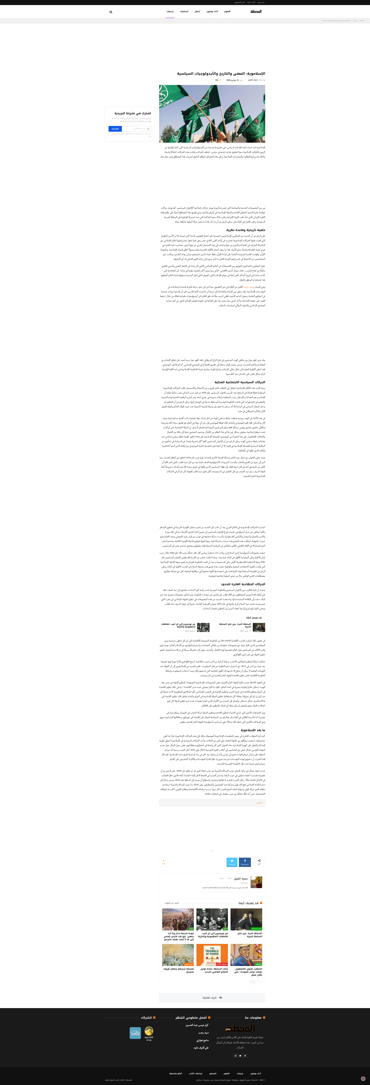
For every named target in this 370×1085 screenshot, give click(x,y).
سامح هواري (203, 1040)
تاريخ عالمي (189, 964)
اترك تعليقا (209, 997)
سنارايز (199, 1080)
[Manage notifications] (363, 1078)
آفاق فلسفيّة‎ (256, 928)
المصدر (259, 803)
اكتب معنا (251, 2)
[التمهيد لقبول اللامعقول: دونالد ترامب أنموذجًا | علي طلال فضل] (246, 955)
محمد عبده (249, 287)
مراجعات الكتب (222, 964)
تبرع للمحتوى (239, 2)
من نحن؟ (260, 2)
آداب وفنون (212, 11)
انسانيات (184, 11)
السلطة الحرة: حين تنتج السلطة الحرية (235, 625)
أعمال (197, 11)
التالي (253, 982)
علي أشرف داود (201, 1048)
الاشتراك (115, 128)
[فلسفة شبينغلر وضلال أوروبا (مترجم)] (178, 955)
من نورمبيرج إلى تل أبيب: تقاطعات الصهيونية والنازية (178, 625)
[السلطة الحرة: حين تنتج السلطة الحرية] (259, 627)
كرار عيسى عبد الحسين (197, 1025)
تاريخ (225, 928)
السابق (258, 982)
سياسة (258, 964)
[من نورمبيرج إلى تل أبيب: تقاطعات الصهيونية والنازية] (203, 627)
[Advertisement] (212, 47)
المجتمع (213, 1073)
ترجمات (170, 11)
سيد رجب (204, 1033)
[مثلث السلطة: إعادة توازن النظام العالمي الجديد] (212, 955)
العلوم (227, 11)
